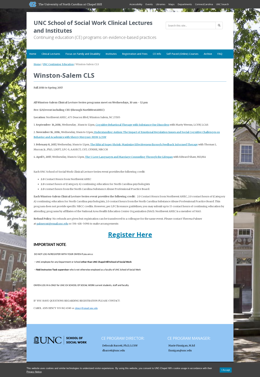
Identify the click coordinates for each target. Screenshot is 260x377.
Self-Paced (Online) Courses (182, 53)
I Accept (225, 370)
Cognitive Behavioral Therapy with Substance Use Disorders (132, 124)
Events (149, 4)
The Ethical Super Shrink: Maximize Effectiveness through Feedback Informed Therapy (144, 144)
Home (32, 53)
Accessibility (135, 4)
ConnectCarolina (204, 4)
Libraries (160, 4)
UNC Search (222, 4)
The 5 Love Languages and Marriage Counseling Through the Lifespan (129, 156)
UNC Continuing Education (58, 64)
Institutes (111, 53)
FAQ (219, 53)
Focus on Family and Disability (82, 53)
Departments (185, 4)
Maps (172, 4)
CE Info (157, 53)
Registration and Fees (135, 53)
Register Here (130, 234)
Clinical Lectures (51, 53)
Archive (208, 53)
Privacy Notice (34, 371)
